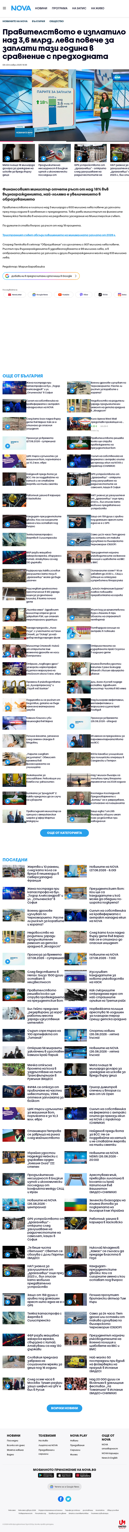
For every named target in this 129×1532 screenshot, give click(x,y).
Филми (74, 1454)
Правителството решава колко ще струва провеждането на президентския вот (107, 443)
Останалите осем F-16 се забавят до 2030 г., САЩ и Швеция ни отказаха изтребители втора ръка (107, 575)
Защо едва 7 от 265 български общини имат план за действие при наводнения (106, 816)
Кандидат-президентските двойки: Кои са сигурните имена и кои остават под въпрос (44, 521)
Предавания (77, 1445)
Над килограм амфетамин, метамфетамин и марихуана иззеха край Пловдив (107, 704)
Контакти (100, 1510)
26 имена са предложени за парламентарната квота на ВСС (108, 739)
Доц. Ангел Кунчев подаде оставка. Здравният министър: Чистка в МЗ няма (108, 685)
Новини (41, 8)
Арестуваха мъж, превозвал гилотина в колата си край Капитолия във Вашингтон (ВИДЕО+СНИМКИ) (106, 1183)
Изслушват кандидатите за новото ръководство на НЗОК (106, 977)
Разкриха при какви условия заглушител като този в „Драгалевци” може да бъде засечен (43, 575)
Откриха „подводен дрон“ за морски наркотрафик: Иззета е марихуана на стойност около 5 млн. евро (43, 668)
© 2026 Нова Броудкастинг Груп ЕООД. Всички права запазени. (28, 1524)
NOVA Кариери (110, 1453)
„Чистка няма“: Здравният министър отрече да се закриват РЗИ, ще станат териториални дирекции (42, 614)
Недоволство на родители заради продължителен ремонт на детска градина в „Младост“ (108, 405)
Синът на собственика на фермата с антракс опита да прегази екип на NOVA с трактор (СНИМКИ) (107, 461)
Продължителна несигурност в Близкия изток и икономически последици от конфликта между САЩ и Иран (45, 1183)
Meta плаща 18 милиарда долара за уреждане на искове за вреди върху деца (107, 1070)
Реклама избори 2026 (27, 1510)
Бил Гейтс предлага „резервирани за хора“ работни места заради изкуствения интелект (45, 1015)
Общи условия (113, 1510)
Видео (10, 1454)
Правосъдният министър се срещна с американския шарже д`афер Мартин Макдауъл (43, 816)
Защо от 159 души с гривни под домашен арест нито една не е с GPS (107, 519)
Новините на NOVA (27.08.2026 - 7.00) (103, 956)
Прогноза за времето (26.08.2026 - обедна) (104, 719)
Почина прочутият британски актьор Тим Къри (107, 1298)
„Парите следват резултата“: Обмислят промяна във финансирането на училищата (40, 761)
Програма (59, 8)
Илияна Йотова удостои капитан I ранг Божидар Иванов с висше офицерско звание (107, 668)
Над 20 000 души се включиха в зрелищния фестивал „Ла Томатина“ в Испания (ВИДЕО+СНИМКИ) (106, 1386)
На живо (97, 8)
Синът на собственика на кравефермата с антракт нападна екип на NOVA (42, 404)
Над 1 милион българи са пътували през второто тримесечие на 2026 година (108, 778)
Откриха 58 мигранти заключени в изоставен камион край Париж (45, 1051)
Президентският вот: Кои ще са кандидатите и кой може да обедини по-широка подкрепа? (106, 895)
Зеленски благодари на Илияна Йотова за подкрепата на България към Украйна (107, 1205)
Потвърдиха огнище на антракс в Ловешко (105, 629)
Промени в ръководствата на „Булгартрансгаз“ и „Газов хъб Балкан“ (43, 685)
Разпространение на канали (50, 1510)
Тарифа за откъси (72, 1510)
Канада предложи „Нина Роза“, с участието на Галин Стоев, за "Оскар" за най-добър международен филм (43, 632)
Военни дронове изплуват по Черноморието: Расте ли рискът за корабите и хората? (108, 387)
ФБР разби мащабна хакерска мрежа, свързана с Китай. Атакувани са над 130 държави (44, 557)
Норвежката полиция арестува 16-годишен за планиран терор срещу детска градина (107, 1014)
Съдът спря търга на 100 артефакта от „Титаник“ (44, 1034)
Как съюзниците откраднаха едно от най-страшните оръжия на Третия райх (107, 995)
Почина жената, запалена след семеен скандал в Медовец (42, 739)
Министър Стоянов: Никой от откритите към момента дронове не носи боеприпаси (42, 650)
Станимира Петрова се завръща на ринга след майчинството (44, 1134)
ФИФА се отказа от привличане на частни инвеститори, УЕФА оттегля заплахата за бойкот (45, 1094)
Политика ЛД (40, 1513)
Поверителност (25, 1513)
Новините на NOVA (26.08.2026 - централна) (41, 1203)
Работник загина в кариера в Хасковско (43, 497)
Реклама (12, 1510)
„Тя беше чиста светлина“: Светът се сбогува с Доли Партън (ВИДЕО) (45, 1253)
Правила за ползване (57, 1513)
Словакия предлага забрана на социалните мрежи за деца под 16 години (44, 1362)
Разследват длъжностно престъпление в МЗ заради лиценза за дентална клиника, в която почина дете (43, 595)
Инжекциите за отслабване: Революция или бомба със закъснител (43, 778)
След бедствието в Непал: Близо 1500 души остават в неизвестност (45, 977)
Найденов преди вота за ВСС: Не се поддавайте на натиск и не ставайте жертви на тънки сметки (42, 479)
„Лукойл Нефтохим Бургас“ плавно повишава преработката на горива (107, 591)
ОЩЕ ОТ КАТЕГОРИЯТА (64, 833)
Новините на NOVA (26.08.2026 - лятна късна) (104, 1051)
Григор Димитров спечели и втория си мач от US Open (105, 1090)
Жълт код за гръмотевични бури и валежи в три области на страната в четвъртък (108, 614)
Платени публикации (99, 1513)
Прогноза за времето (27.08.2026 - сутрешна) (41, 440)
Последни (12, 1440)
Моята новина (15, 1450)
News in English (110, 1457)
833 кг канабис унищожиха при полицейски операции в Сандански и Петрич (107, 757)
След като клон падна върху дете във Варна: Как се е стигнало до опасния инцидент (43, 423)
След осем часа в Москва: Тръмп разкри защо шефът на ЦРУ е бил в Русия (44, 1384)
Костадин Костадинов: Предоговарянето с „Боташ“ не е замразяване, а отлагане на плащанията (108, 798)
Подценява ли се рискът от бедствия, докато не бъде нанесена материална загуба (43, 704)
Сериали (75, 1450)
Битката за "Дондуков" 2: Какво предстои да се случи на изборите (43, 796)
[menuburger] (5, 8)
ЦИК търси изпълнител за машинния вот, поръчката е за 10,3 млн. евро (43, 459)
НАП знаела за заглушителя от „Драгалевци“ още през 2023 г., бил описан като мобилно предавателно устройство (108, 502)
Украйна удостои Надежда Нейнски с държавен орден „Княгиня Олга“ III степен (42, 1159)
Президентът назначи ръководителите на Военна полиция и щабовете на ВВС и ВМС (108, 557)
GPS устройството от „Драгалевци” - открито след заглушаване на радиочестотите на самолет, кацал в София (106, 481)
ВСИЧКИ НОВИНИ (64, 1408)
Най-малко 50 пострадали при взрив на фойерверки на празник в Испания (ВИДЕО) (107, 1364)
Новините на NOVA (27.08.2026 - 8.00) (103, 868)
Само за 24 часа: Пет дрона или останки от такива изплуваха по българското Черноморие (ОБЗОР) (108, 539)
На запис (79, 8)
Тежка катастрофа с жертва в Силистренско (41, 536)
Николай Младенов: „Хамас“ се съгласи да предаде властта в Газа (106, 1253)
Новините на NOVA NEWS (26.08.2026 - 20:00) (103, 1156)
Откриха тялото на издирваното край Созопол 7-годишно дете (108, 649)
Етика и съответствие (78, 1513)
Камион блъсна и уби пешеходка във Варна (39, 719)
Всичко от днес (16, 1445)
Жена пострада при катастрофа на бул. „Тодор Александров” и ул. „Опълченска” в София (43, 387)
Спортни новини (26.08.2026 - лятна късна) (104, 1034)
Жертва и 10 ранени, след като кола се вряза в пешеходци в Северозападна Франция (43, 873)
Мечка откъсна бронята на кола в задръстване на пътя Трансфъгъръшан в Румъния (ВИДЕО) (44, 1072)
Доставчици (88, 1510)
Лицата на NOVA (48, 1445)
